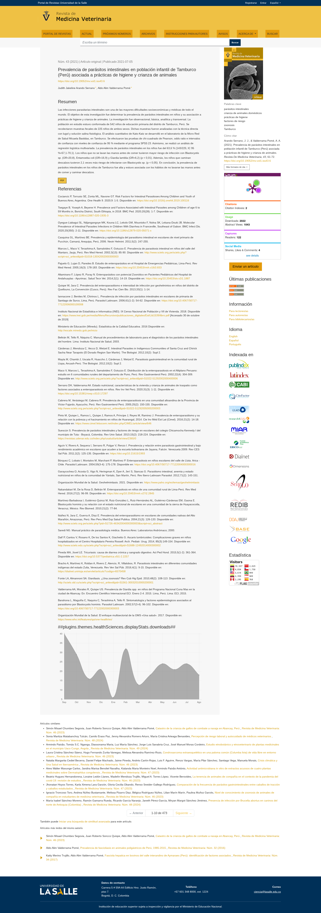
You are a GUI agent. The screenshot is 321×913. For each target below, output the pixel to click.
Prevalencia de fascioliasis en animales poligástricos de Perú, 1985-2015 (123, 847)
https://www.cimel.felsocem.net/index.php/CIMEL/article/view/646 (113, 423)
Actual (87, 33)
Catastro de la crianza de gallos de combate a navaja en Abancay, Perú (198, 728)
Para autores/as (238, 315)
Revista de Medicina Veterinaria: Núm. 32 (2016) (196, 847)
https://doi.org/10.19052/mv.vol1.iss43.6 (81, 81)
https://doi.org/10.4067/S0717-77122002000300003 (88, 608)
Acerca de (246, 33)
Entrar (263, 3)
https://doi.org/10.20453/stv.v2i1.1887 (168, 278)
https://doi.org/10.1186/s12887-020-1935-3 (83, 215)
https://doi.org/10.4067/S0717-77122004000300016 (165, 464)
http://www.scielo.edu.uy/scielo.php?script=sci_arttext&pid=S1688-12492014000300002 (109, 545)
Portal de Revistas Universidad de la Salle (62, 2)
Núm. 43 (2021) (68, 61)
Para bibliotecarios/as (241, 319)
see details (252, 255)
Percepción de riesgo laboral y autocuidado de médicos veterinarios (231, 736)
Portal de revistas (57, 33)
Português (235, 344)
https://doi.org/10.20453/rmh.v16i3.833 (139, 267)
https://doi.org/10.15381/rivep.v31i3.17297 (83, 393)
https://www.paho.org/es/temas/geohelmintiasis (171, 482)
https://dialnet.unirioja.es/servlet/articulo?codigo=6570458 (92, 571)
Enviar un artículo (246, 266)
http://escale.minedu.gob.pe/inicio (77, 330)
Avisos (223, 33)
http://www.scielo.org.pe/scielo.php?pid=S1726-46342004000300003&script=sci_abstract (110, 523)
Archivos (148, 33)
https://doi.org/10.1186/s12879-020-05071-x (125, 230)
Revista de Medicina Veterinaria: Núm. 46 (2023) (85, 756)
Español (276, 2)
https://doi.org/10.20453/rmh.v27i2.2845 (130, 493)
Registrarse (251, 3)
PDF (62, 180)
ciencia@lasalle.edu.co (267, 891)
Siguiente (184, 813)
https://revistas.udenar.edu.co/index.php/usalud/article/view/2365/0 (97, 438)
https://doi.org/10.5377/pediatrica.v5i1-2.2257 (102, 556)
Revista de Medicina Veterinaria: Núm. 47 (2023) (130, 772)
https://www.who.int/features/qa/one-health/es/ (85, 619)
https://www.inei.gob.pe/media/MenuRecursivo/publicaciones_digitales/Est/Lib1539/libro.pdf (115, 315)
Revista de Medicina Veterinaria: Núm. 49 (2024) (119, 748)
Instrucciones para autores (186, 33)
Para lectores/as (238, 311)
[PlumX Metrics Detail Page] (252, 188)
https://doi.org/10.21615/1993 (127, 453)
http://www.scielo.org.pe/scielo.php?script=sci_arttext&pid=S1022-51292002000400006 (126, 378)
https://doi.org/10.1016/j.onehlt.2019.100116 (163, 200)
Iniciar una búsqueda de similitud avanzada (84, 821)
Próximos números (117, 33)
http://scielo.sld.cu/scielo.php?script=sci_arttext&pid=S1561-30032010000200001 (105, 582)
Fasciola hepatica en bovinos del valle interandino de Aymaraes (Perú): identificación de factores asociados (168, 855)
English (233, 336)
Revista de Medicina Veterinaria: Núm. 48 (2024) (74, 740)
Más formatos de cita (236, 167)
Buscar (272, 33)
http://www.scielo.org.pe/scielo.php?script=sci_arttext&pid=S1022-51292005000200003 (109, 408)
